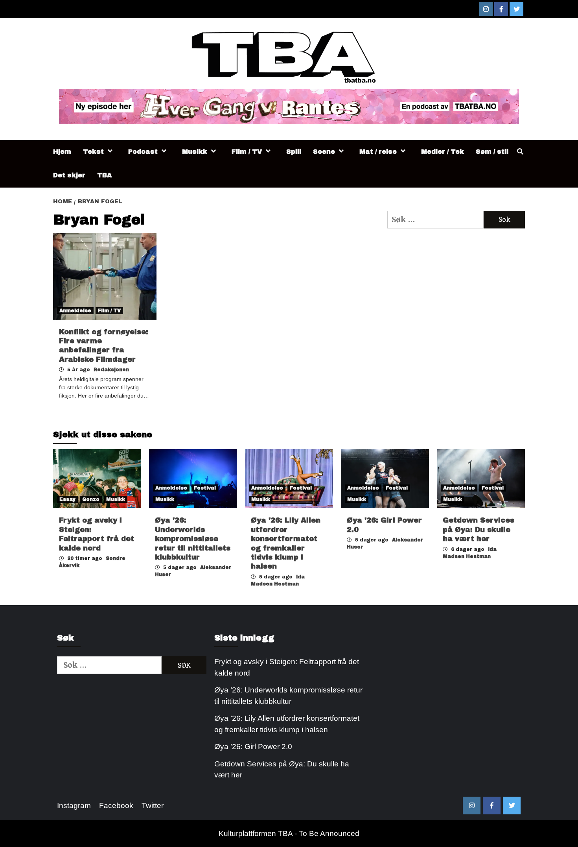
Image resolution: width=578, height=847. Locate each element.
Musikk (194, 151)
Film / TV (247, 151)
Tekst (93, 151)
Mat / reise (378, 151)
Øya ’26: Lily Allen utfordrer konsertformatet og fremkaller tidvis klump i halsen (286, 724)
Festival (205, 488)
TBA (104, 175)
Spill (293, 151)
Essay (67, 499)
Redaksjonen (111, 369)
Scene (324, 151)
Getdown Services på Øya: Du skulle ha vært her (478, 529)
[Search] (520, 151)
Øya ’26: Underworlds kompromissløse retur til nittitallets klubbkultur (192, 538)
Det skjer (69, 175)
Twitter (153, 805)
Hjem (62, 151)
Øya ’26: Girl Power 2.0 (253, 746)
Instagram (74, 805)
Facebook (116, 805)
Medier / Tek (442, 151)
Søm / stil (492, 151)
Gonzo (90, 499)
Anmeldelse (75, 310)
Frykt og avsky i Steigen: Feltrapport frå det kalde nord (286, 667)
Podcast (143, 151)
